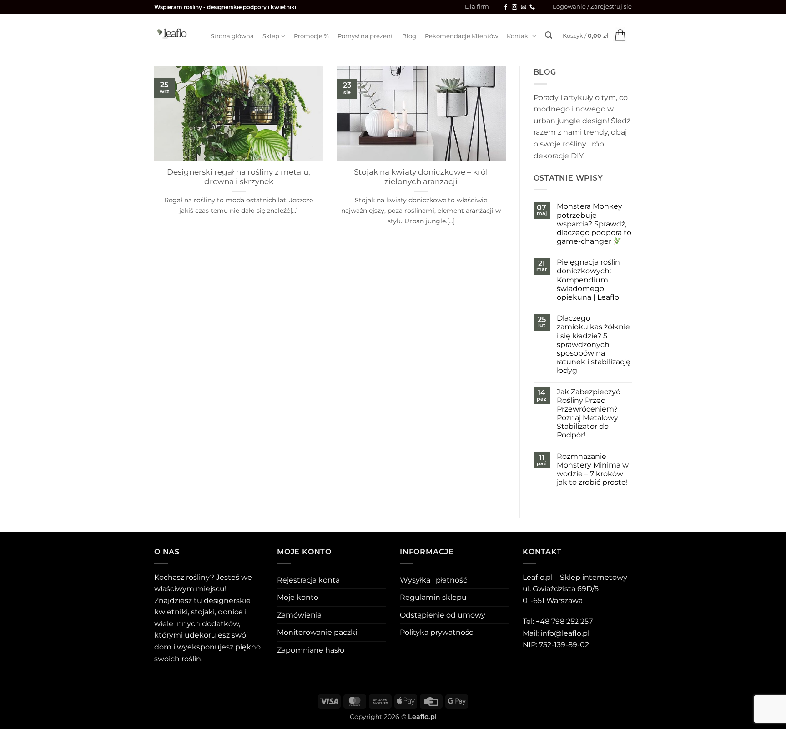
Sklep (270, 36)
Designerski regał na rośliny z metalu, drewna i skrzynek (238, 176)
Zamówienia (299, 615)
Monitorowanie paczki (317, 632)
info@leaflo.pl (565, 633)
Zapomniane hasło (310, 650)
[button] (592, 7)
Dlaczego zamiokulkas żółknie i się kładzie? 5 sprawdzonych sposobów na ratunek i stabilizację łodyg (593, 344)
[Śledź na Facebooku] (506, 7)
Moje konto (297, 597)
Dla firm (477, 6)
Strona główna (232, 36)
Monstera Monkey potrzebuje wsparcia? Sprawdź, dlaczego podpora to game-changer (594, 224)
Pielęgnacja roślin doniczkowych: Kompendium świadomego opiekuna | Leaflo (588, 280)
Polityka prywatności (437, 632)
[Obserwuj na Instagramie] (514, 7)
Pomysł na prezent (365, 36)
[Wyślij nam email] (523, 7)
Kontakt (518, 36)
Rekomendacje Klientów (461, 36)
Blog (409, 36)
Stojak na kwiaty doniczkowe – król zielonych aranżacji (421, 176)
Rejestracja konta (308, 580)
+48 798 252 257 (564, 621)
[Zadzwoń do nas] (532, 7)
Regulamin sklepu (433, 597)
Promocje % (311, 36)
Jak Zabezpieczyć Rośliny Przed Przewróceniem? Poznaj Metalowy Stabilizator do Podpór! (588, 413)
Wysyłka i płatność (433, 580)
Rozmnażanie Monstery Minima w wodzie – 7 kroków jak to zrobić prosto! (593, 469)
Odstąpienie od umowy (442, 615)
